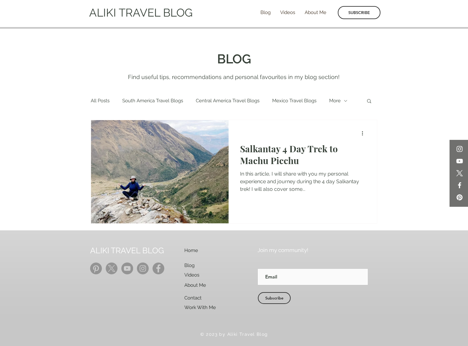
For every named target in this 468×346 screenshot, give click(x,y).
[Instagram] (460, 149)
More (335, 101)
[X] (460, 173)
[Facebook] (460, 185)
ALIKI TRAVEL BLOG (141, 12)
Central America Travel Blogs (227, 101)
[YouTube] (460, 161)
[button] (369, 101)
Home (191, 250)
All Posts (100, 101)
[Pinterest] (460, 197)
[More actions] (364, 133)
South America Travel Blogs (152, 101)
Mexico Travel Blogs (294, 101)
